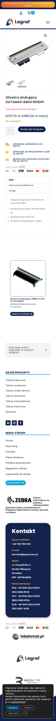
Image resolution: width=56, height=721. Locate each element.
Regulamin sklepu (16, 468)
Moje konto (14, 483)
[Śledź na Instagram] (14, 422)
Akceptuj (13, 707)
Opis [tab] (11, 179)
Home (9, 440)
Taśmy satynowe (16, 380)
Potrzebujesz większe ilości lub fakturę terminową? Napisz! (28, 5)
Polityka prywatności (18, 462)
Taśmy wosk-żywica (18, 390)
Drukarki (11, 411)
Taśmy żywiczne (15, 395)
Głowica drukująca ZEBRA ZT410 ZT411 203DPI (27, 300)
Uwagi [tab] (12, 190)
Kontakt (10, 451)
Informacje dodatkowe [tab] (21, 185)
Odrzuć (27, 707)
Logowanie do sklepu (18, 474)
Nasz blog (11, 446)
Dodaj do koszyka (32, 129)
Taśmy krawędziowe (18, 401)
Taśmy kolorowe (16, 406)
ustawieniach (18, 702)
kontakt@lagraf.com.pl (25, 554)
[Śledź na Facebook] (20, 422)
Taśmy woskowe (16, 385)
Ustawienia (14, 713)
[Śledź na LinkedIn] (8, 422)
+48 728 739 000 (21, 544)
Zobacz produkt (21, 314)
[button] (45, 36)
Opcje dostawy (14, 457)
